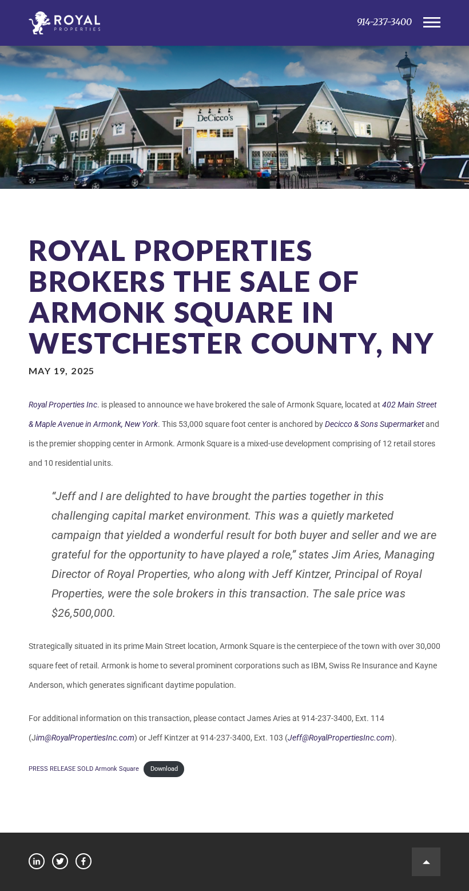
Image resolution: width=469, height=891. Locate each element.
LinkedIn (37, 861)
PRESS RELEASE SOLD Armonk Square (84, 769)
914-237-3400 (384, 21)
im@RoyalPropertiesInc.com (85, 737)
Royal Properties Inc (63, 404)
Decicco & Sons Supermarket (374, 424)
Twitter (60, 861)
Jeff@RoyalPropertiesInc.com (340, 737)
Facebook (83, 861)
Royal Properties (183, 22)
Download (164, 769)
